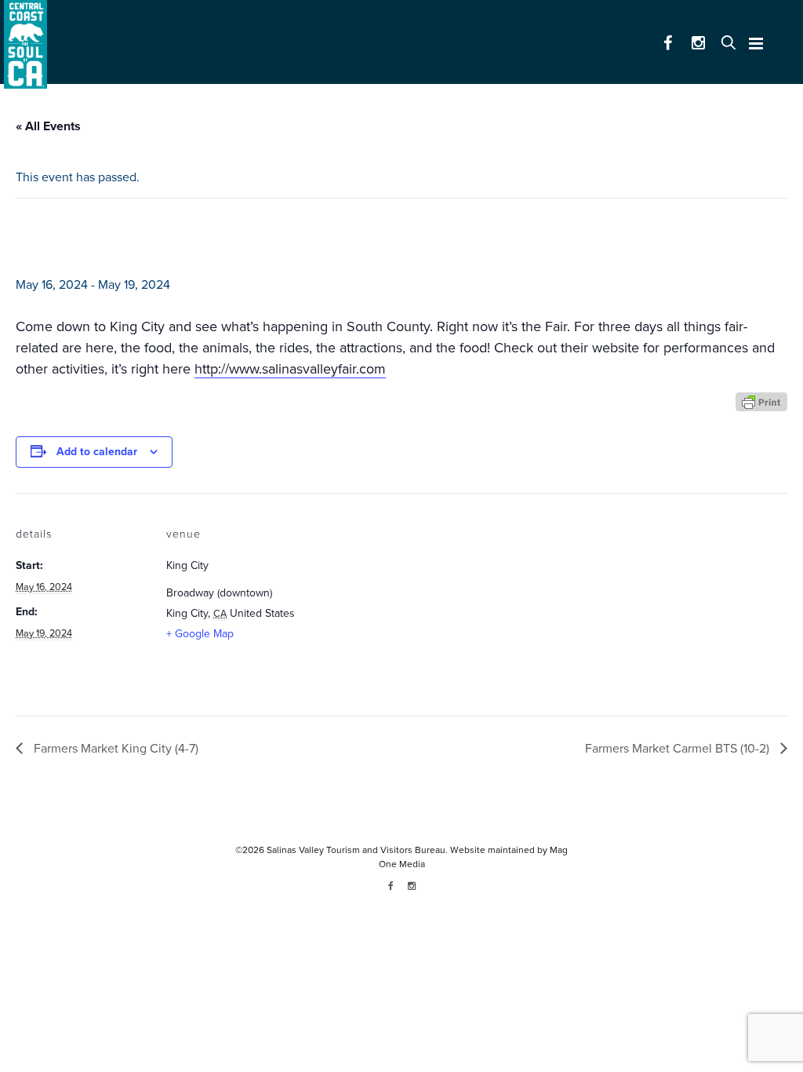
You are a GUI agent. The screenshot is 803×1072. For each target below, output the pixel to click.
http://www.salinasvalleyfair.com (290, 368)
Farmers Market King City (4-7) (114, 749)
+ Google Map (200, 633)
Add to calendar (96, 451)
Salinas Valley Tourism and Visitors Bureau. (356, 849)
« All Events (48, 126)
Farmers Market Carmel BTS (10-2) (678, 749)
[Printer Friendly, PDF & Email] (761, 400)
